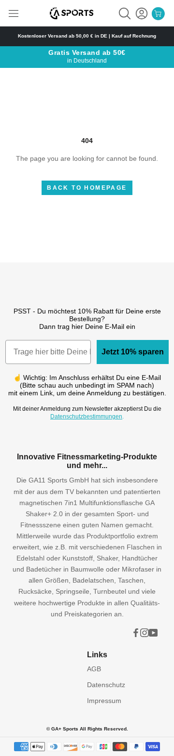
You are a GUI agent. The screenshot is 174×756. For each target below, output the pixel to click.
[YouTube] (153, 632)
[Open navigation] (13, 13)
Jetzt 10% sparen (133, 352)
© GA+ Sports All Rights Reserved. (87, 728)
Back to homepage (87, 187)
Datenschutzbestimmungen (86, 416)
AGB (94, 669)
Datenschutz (106, 685)
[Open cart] (158, 13)
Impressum (104, 700)
